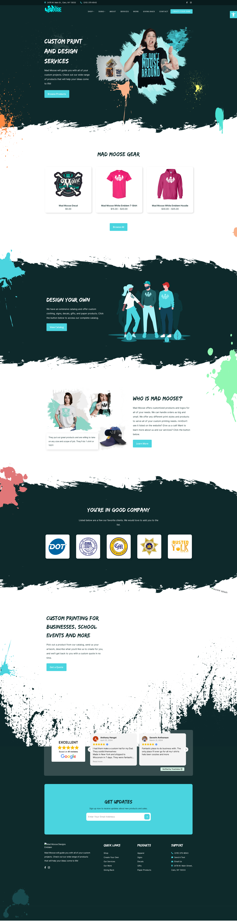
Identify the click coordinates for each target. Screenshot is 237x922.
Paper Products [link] (144, 870)
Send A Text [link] (179, 857)
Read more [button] (147, 761)
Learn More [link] (142, 443)
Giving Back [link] (149, 11)
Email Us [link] (178, 861)
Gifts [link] (139, 866)
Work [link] (136, 11)
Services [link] (124, 11)
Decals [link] (140, 861)
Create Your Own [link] (181, 11)
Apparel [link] (140, 853)
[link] (233, 14)
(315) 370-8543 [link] (90, 3)
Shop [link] (90, 11)
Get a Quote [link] (56, 667)
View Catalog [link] (57, 327)
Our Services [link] (109, 861)
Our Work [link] (108, 866)
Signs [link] (101, 11)
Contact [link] (163, 11)
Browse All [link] (118, 227)
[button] (186, 749)
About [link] (113, 11)
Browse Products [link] (57, 93)
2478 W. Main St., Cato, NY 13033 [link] (61, 3)
